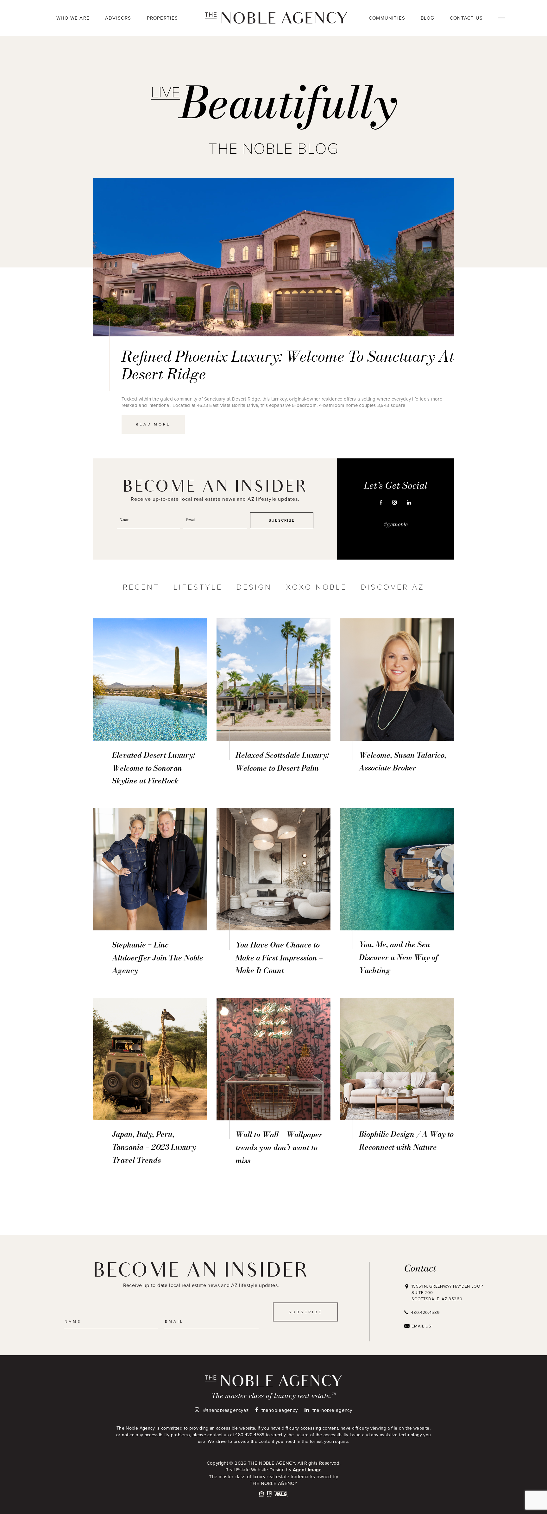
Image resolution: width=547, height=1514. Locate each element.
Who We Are (73, 18)
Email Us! (422, 1326)
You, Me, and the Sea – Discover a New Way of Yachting (398, 957)
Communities (387, 18)
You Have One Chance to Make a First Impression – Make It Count (279, 958)
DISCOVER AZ (392, 586)
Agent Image (307, 1469)
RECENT (141, 586)
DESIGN (254, 586)
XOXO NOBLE (316, 586)
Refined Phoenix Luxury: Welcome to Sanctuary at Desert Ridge (288, 365)
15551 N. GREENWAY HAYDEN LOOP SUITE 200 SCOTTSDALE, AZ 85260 (447, 1292)
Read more (153, 424)
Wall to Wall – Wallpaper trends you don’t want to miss (279, 1147)
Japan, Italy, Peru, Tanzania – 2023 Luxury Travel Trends (154, 1147)
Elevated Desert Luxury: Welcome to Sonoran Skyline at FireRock (153, 768)
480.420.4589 (425, 1312)
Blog (427, 18)
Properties (162, 18)
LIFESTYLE (198, 586)
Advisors (118, 18)
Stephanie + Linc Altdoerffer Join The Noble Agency (157, 958)
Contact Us (466, 18)
